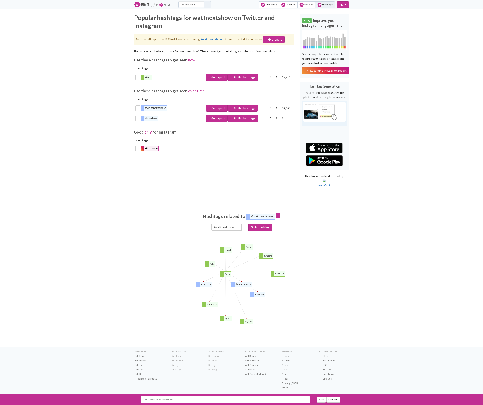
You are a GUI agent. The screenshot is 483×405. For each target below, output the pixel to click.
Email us (327, 378)
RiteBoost (140, 360)
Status (285, 374)
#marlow (151, 118)
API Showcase (253, 360)
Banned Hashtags (147, 378)
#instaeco (151, 148)
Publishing (271, 4)
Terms (285, 387)
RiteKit (138, 374)
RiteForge (140, 356)
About (285, 365)
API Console (252, 365)
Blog (325, 356)
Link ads (308, 4)
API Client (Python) (255, 374)
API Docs (250, 369)
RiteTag (139, 369)
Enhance (290, 4)
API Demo (250, 356)
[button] (245, 227)
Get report (275, 39)
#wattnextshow (155, 108)
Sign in (343, 4)
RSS (324, 365)
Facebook (328, 374)
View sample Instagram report (327, 70)
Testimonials (329, 360)
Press (285, 378)
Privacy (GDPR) (290, 383)
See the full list (324, 185)
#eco (148, 77)
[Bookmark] (137, 77)
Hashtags (327, 4)
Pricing (286, 356)
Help (284, 369)
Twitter (326, 369)
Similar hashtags (244, 77)
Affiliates (287, 360)
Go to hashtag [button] (260, 227)
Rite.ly (138, 365)
